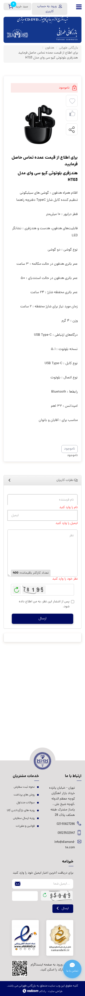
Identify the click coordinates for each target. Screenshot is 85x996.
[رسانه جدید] (37, 123)
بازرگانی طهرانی (68, 47)
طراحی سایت (55, 991)
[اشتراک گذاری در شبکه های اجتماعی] (71, 129)
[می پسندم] (72, 115)
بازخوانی (17, 588)
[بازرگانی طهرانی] (66, 30)
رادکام (42, 991)
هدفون (49, 47)
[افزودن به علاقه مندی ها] (72, 101)
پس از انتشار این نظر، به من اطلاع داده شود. (44, 604)
